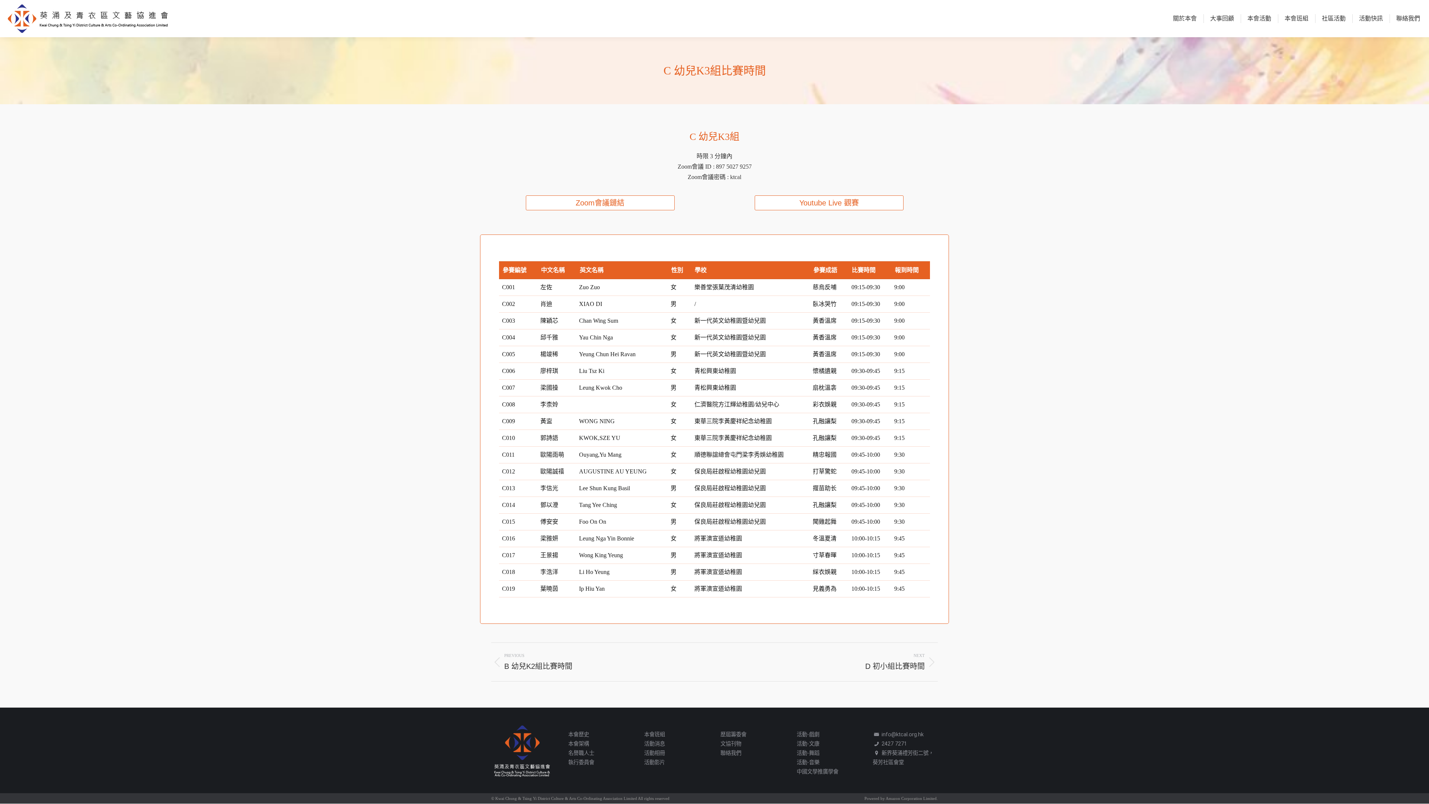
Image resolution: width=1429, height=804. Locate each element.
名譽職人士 (581, 753)
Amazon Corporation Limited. (911, 798)
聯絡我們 (730, 753)
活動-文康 (808, 744)
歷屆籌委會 (733, 734)
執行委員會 (581, 762)
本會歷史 (578, 734)
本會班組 (654, 734)
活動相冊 (654, 753)
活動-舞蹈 (808, 753)
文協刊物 (730, 744)
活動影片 (654, 762)
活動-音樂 (808, 762)
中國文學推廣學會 (817, 772)
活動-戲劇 (808, 734)
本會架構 (578, 744)
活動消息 (654, 744)
